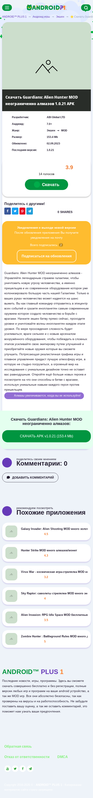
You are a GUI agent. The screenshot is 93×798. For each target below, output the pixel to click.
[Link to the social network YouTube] (7, 768)
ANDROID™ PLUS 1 (14, 16)
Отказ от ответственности (27, 757)
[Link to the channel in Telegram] (30, 768)
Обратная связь (18, 746)
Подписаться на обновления (47, 256)
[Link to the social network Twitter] (15, 768)
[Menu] (7, 7)
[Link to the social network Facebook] (22, 768)
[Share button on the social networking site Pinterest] (22, 211)
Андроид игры (41, 16)
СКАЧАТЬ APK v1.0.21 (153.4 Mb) (46, 436)
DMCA (62, 757)
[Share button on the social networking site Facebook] (7, 211)
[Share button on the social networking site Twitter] (15, 211)
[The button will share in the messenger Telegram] (29, 211)
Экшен (60, 16)
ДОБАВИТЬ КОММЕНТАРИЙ (33, 477)
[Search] (86, 7)
